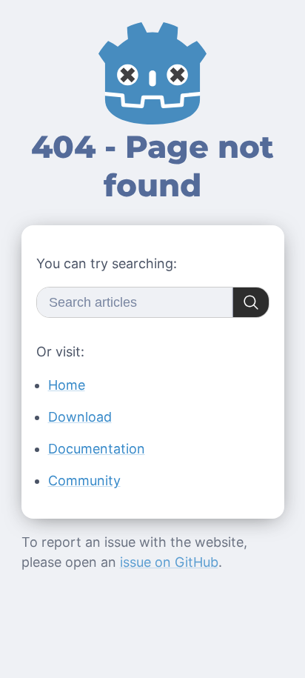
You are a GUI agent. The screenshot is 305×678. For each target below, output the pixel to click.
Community (84, 480)
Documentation (96, 448)
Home (66, 385)
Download (80, 417)
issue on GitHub (169, 562)
